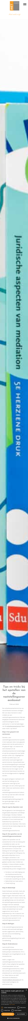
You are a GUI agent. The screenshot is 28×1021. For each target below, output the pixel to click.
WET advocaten (15, 3)
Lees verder (12, 1004)
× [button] (26, 990)
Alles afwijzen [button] (21, 1014)
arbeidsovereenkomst (14, 726)
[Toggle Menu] (24, 4)
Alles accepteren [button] (8, 1014)
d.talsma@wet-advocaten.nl (12, 980)
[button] (14, 1018)
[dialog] (14, 1004)
